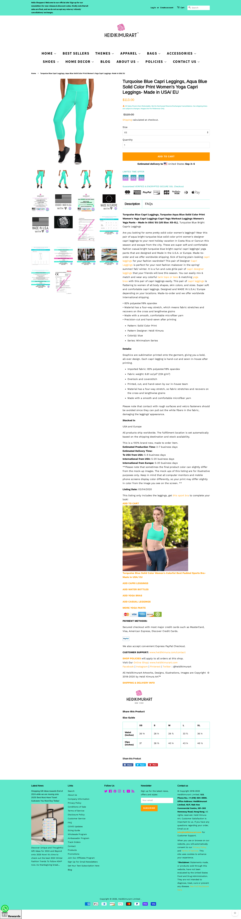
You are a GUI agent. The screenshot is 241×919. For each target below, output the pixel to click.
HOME (48, 53)
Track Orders (74, 842)
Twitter (167, 666)
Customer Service (76, 818)
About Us (127, 61)
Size (125, 127)
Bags (152, 53)
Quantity (128, 139)
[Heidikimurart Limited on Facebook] (110, 792)
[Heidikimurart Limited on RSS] (132, 792)
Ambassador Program (78, 838)
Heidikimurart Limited (129, 899)
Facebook (128, 666)
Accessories (180, 53)
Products (72, 850)
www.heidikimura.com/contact (167, 652)
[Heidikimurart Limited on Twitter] (105, 792)
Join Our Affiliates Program (81, 858)
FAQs (149, 204)
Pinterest (155, 666)
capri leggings (196, 281)
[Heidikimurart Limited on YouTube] (128, 792)
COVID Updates (75, 826)
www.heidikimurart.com (164, 662)
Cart (182, 7)
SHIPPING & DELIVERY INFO (139, 682)
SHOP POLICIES (132, 658)
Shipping (127, 119)
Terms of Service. (190, 851)
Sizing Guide (74, 830)
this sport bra (181, 495)
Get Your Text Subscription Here (83, 866)
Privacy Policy (74, 803)
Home (33, 73)
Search (71, 791)
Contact (72, 846)
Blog (105, 61)
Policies (154, 61)
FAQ (70, 822)
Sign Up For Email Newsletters (83, 862)
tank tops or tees (168, 277)
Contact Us (185, 61)
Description (132, 204)
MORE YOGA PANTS (134, 607)
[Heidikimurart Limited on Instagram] (119, 792)
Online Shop (141, 662)
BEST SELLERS (76, 53)
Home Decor (78, 61)
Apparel (129, 53)
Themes (103, 53)
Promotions (73, 854)
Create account (166, 7)
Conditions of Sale (77, 807)
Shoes (50, 61)
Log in (153, 7)
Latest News (37, 785)
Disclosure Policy (76, 814)
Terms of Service (76, 811)
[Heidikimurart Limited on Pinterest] (114, 792)
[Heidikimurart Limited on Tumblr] (123, 792)
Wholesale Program (77, 834)
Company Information (78, 799)
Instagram (142, 666)
